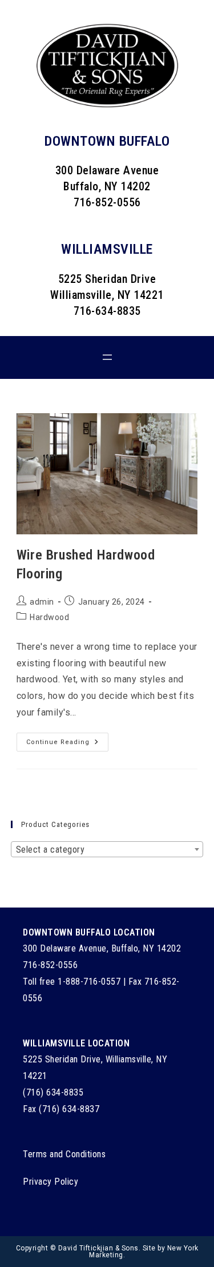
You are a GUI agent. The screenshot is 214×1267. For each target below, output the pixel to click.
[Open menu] (107, 357)
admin (42, 601)
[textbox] (107, 850)
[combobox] (107, 849)
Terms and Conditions (64, 1154)
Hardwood (49, 617)
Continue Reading (67, 745)
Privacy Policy (50, 1181)
